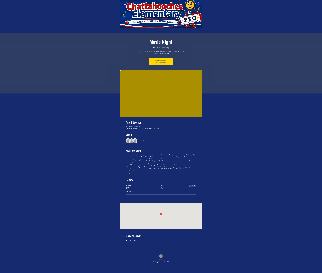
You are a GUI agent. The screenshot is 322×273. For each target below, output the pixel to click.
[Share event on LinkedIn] (135, 240)
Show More (129, 173)
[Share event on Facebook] (126, 240)
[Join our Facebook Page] (161, 256)
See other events (161, 62)
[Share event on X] (130, 240)
